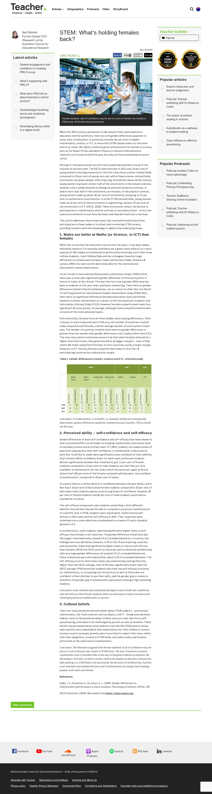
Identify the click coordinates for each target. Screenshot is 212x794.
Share (117, 55)
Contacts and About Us (84, 780)
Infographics (75, 9)
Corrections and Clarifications (101, 785)
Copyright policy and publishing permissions (144, 785)
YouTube (47, 751)
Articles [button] (57, 9)
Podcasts (93, 9)
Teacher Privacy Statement (43, 785)
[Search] (191, 8)
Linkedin (167, 751)
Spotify (119, 751)
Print (147, 55)
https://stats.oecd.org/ (119, 693)
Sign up (169, 37)
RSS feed (143, 751)
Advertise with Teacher (23, 780)
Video (106, 9)
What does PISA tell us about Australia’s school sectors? (34, 97)
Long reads (69, 55)
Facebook (22, 751)
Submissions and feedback (53, 780)
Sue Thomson (29, 32)
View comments (22, 704)
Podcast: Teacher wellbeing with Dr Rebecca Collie (182, 103)
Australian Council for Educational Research (40, 771)
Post (126, 55)
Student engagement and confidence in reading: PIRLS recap (35, 68)
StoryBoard (120, 9)
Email (137, 55)
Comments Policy (71, 785)
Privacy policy (18, 785)
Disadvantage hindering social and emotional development (34, 113)
